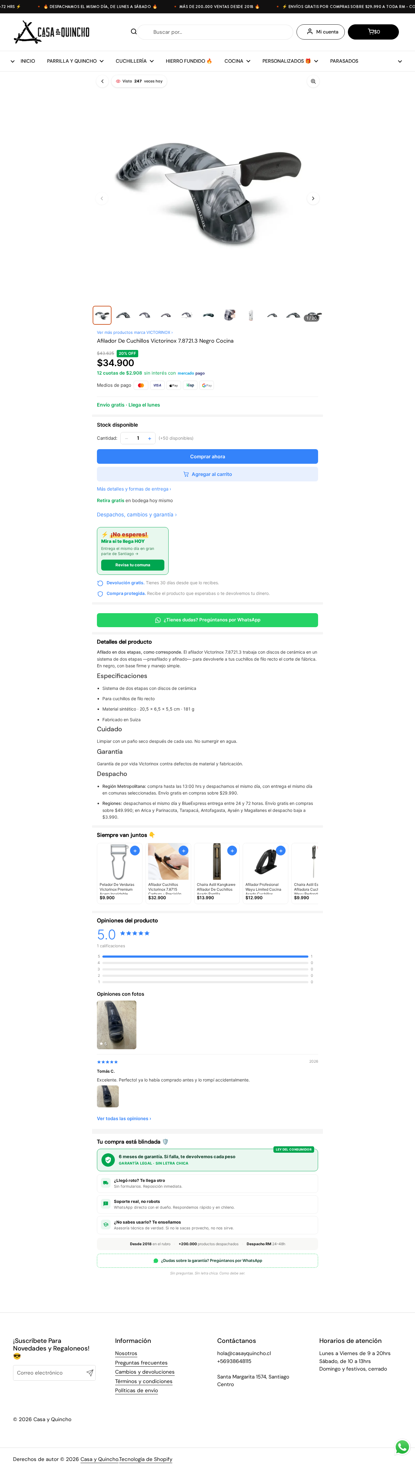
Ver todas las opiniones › (124, 1118)
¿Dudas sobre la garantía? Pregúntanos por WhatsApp (211, 1260)
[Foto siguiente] (313, 198)
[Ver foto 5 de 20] (187, 315)
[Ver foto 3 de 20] (144, 315)
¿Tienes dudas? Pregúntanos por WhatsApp (212, 620)
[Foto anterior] (102, 198)
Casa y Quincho (99, 1459)
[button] (373, 32)
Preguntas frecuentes (141, 1362)
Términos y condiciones (144, 1381)
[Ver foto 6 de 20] (208, 315)
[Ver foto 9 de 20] (272, 315)
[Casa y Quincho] (51, 32)
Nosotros (126, 1353)
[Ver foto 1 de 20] (102, 315)
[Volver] (102, 81)
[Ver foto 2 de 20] (123, 315)
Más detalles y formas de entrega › (134, 489)
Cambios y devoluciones (145, 1371)
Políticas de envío (136, 1390)
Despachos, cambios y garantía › (137, 515)
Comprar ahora (207, 456)
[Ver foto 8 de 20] (251, 315)
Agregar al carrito (212, 474)
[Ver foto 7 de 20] (229, 315)
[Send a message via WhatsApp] (402, 1447)
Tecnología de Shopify (145, 1459)
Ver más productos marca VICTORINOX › (135, 332)
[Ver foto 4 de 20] (165, 315)
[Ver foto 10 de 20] (293, 315)
